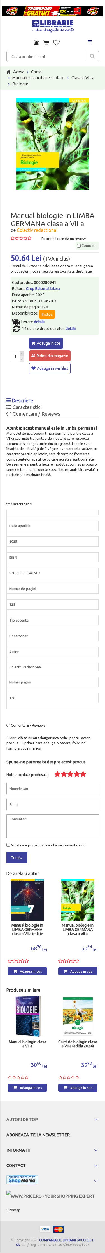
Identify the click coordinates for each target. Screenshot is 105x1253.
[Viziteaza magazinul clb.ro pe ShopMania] (22, 1180)
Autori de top (22, 1119)
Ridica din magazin (52, 356)
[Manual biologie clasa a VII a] (27, 1016)
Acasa (18, 71)
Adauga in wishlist (52, 368)
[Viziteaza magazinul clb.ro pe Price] (50, 1196)
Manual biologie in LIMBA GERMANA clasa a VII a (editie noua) (27, 929)
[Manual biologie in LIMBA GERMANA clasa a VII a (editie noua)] (27, 900)
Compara (89, 245)
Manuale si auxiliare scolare (38, 77)
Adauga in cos (49, 343)
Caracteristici (26, 407)
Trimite (17, 857)
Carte (36, 71)
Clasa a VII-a (82, 77)
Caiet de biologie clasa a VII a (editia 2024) (77, 1044)
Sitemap (13, 1210)
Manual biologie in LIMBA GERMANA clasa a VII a (78, 929)
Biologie (20, 83)
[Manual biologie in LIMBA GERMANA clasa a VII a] (78, 900)
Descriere (22, 400)
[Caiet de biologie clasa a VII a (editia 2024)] (78, 1016)
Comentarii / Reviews (35, 414)
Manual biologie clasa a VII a (27, 1044)
